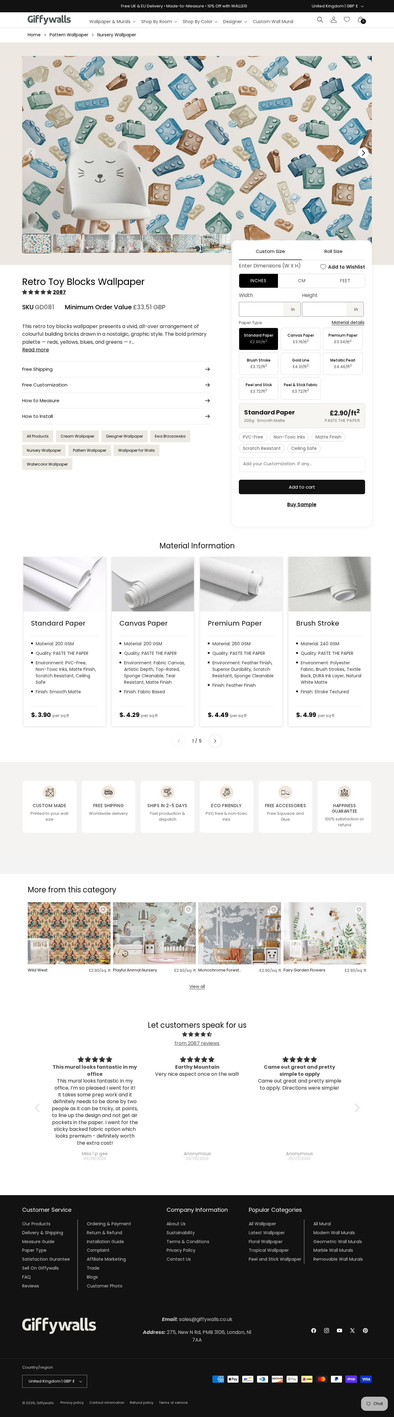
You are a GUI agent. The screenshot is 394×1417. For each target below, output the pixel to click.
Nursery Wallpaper (116, 35)
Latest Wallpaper (267, 1233)
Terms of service (173, 1402)
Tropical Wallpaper (269, 1250)
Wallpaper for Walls (136, 450)
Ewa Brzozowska (170, 436)
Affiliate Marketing (106, 1259)
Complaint (98, 1250)
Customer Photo (105, 1286)
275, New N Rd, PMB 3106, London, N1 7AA (197, 1336)
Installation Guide (105, 1242)
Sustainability (181, 1233)
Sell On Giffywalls (40, 1268)
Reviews (30, 1286)
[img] (197, 1034)
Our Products (36, 1224)
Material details (348, 322)
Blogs (92, 1277)
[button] (112, 21)
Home (34, 35)
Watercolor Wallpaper (47, 464)
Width (246, 295)
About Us (176, 1224)
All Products (38, 436)
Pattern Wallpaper (69, 35)
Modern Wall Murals (334, 1233)
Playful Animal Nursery (135, 970)
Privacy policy (72, 1402)
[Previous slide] (179, 741)
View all (197, 986)
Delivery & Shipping (42, 1233)
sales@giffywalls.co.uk (197, 1319)
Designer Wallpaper (124, 436)
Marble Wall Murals (333, 1250)
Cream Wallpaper (77, 436)
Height (310, 295)
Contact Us (179, 1259)
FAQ (26, 1277)
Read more (35, 349)
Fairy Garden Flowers (304, 970)
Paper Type (34, 1250)
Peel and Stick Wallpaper (275, 1259)
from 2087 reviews (197, 1043)
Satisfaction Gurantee (46, 1259)
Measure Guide (38, 1242)
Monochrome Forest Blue (218, 970)
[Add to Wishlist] (103, 909)
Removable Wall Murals (338, 1259)
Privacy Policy (181, 1250)
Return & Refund (104, 1233)
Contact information (106, 1402)
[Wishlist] (347, 20)
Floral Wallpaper (266, 1242)
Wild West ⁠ (38, 970)
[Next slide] (215, 741)
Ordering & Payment (109, 1224)
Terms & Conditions (188, 1242)
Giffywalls (45, 1402)
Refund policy (141, 1402)
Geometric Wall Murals (337, 1242)
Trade (93, 1268)
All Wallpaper (262, 1224)
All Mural (322, 1224)
